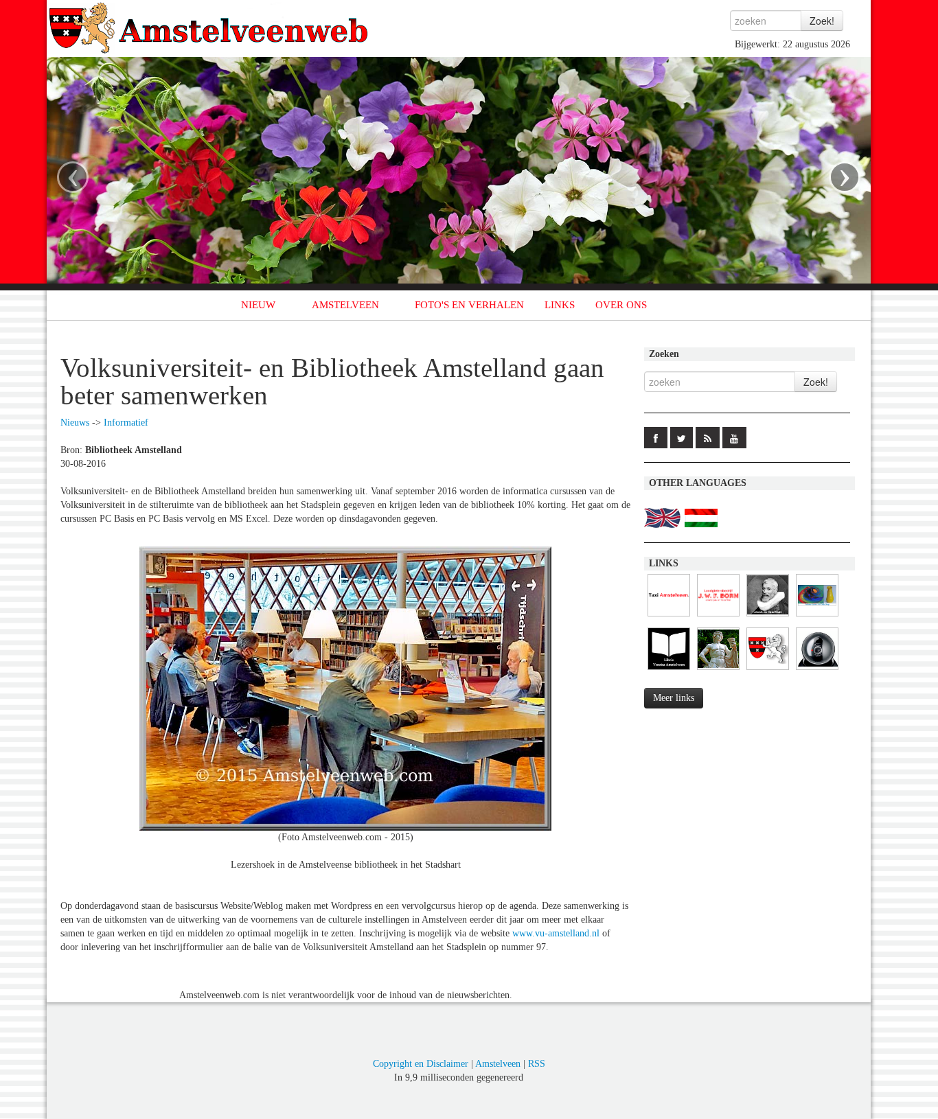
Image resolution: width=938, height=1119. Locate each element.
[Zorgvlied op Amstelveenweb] (718, 670)
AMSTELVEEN (345, 304)
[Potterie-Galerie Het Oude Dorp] (817, 617)
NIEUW (258, 304)
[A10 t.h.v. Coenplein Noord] (817, 670)
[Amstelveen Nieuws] (767, 670)
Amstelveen (498, 1064)
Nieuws (74, 422)
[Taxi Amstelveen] (669, 617)
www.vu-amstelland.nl (555, 933)
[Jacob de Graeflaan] (767, 617)
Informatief (126, 422)
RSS (536, 1064)
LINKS (560, 304)
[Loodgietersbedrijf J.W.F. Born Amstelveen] (718, 617)
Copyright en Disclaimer (420, 1064)
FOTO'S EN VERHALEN (469, 304)
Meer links (673, 698)
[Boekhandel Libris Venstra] (669, 670)
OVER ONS (621, 304)
